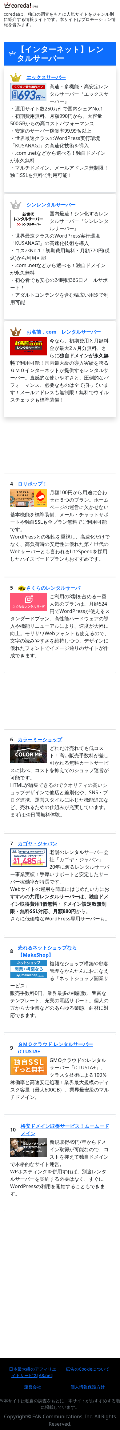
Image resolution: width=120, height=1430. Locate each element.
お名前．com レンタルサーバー (63, 331)
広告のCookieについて (88, 1369)
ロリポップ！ (32, 483)
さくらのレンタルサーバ (53, 587)
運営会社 (32, 1387)
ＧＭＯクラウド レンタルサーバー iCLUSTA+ (55, 1048)
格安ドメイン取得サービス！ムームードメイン (65, 1130)
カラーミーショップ (40, 739)
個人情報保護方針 (87, 1387)
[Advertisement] (60, 445)
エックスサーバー (46, 77)
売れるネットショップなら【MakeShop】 (47, 951)
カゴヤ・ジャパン (37, 843)
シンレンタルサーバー (51, 204)
